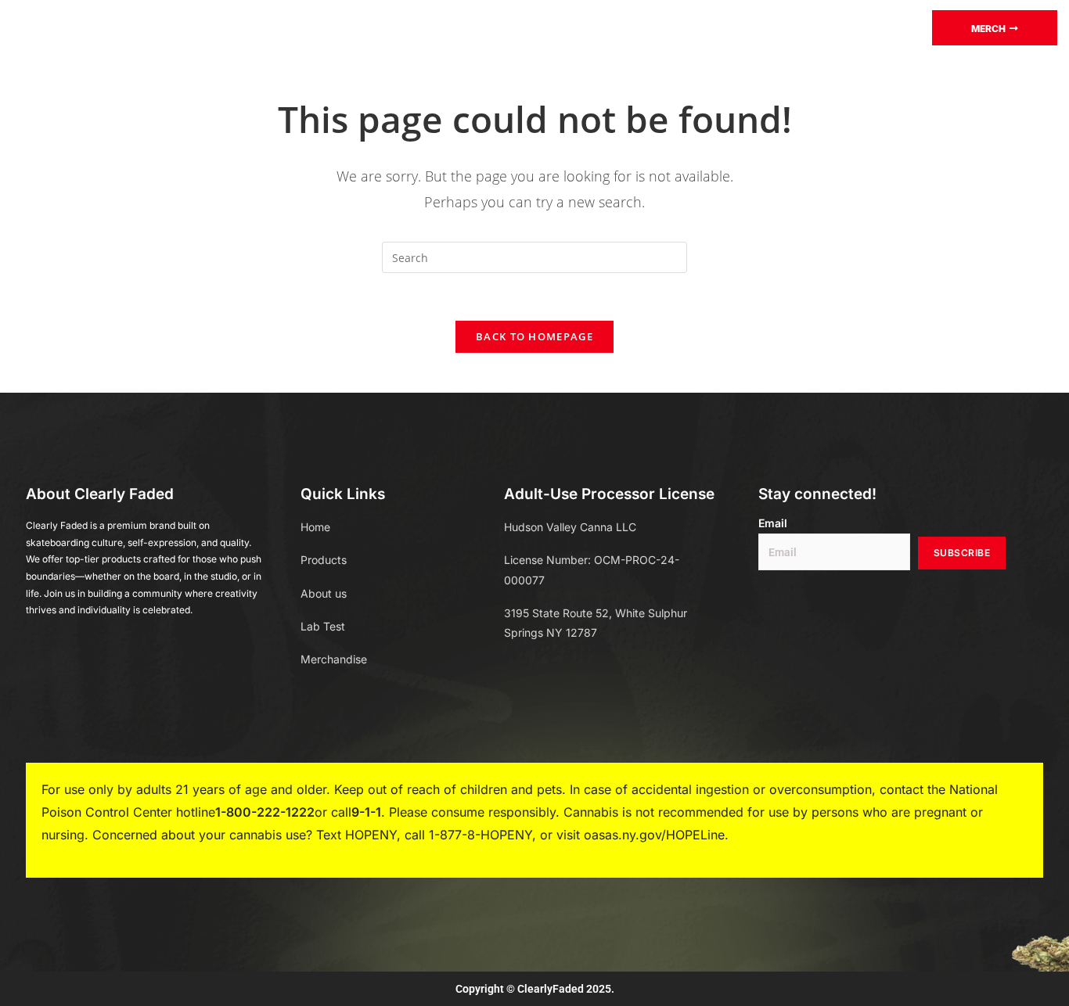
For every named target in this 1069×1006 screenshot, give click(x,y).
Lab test (426, 27)
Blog (498, 27)
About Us (684, 27)
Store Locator (789, 27)
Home (246, 27)
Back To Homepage (534, 336)
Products (324, 27)
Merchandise (584, 27)
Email (772, 523)
